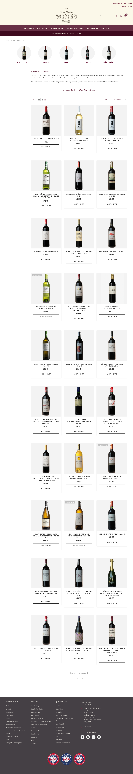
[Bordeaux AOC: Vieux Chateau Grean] (79, 345)
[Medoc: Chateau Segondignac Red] (112, 288)
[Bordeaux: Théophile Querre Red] (79, 175)
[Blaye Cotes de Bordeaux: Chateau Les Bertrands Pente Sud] (46, 515)
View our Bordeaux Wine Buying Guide (79, 90)
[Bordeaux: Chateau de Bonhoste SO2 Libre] (112, 458)
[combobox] (106, 16)
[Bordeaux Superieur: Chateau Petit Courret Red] (79, 233)
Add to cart (46, 147)
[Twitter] (93, 737)
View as (33, 99)
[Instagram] (88, 737)
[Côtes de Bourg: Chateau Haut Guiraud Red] (112, 345)
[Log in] (121, 16)
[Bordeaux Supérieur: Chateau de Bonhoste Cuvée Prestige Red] (79, 573)
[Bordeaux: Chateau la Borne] (112, 233)
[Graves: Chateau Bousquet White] (46, 345)
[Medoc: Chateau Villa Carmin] (112, 515)
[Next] (82, 678)
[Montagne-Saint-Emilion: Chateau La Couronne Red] (46, 573)
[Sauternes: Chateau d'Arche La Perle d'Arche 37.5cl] (79, 458)
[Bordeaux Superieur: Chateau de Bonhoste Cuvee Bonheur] (79, 630)
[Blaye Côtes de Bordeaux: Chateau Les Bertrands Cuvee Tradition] (46, 175)
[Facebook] (82, 737)
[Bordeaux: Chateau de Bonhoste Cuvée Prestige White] (79, 515)
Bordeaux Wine (18, 40)
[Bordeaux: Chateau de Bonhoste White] (46, 288)
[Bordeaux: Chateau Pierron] (46, 233)
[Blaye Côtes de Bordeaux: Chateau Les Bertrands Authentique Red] (112, 401)
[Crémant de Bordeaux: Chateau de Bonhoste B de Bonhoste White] (112, 573)
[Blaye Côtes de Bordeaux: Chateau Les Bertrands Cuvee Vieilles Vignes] (79, 288)
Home (8, 40)
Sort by (107, 99)
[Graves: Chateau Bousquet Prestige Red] (46, 630)
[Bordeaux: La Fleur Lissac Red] (46, 120)
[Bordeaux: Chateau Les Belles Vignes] (112, 175)
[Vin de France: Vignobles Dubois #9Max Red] (112, 120)
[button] (39, 99)
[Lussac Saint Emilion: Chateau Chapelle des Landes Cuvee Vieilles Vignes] (46, 458)
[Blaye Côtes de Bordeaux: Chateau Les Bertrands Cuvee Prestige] (46, 401)
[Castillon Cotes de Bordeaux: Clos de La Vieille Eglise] (79, 401)
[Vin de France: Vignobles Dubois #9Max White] (79, 120)
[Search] (108, 16)
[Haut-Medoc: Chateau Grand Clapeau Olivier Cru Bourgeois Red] (112, 630)
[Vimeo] (99, 737)
